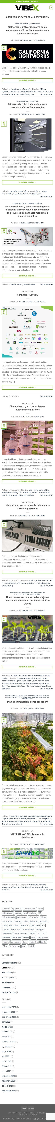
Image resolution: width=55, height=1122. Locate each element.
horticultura (24, 91)
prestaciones (30, 583)
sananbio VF (6, 890)
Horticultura (22, 101)
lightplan (35, 821)
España (12, 681)
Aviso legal (41, 1113)
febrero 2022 (7, 1032)
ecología (5, 493)
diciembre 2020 (8, 1076)
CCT (39, 913)
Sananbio (5, 495)
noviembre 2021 (8, 1041)
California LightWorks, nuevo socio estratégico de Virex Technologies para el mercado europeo (27, 30)
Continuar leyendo (27, 80)
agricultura (47, 819)
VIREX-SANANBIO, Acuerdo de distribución (27, 836)
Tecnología (35, 24)
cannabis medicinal (30, 913)
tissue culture (25, 686)
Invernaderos (32, 91)
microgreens (6, 887)
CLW (18, 91)
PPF (38, 934)
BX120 (18, 678)
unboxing (10, 586)
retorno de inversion (16, 824)
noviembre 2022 (8, 1012)
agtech (31, 490)
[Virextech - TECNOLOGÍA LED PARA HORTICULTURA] (27, 7)
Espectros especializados (24, 681)
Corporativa (10, 696)
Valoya (21, 495)
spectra (47, 583)
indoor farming (13, 493)
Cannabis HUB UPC (27, 294)
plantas (32, 934)
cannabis (13, 91)
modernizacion (37, 493)
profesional (46, 493)
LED (20, 493)
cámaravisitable (7, 194)
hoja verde (42, 885)
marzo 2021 (7, 1061)
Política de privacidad (28, 1115)
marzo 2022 (7, 1027)
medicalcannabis (10, 583)
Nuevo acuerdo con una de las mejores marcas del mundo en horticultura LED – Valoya (28, 600)
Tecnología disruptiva (14, 686)
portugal (41, 683)
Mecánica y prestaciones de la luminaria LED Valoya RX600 (28, 507)
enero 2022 (6, 1036)
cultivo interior (38, 490)
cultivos (46, 490)
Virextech (31, 946)
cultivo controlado (9, 917)
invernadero (28, 821)
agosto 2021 (7, 1046)
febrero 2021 (7, 1066)
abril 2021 (6, 1056)
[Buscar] (47, 7)
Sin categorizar (8, 977)
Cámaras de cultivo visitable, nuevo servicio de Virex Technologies (27, 106)
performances (21, 583)
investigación (33, 194)
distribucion (6, 681)
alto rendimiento (7, 821)
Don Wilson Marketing (23, 1119)
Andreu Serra (40, 40)
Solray (43, 583)
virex (32, 94)
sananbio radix (43, 887)
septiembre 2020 (9, 1091)
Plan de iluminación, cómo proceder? (27, 701)
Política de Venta (16, 1113)
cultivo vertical (33, 885)
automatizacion (8, 913)
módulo (13, 887)
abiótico (38, 191)
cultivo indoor (21, 917)
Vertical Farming (33, 594)
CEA (14, 194)
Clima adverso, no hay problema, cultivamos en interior (28, 408)
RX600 (38, 583)
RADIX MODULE (26, 887)
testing (4, 586)
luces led (42, 821)
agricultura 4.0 (16, 909)
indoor (21, 821)
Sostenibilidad (13, 495)
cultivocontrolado (22, 194)
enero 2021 (6, 1071)
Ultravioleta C (7, 987)
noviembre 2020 (8, 1081)
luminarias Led (42, 91)
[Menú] (3, 7)
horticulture (25, 683)
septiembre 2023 (9, 1007)
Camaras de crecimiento (29, 678)
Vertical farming (13, 94)
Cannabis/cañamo (22, 24)
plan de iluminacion (21, 934)
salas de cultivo (43, 938)
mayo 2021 (6, 1051)
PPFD (43, 934)
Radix (18, 887)
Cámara (44, 191)
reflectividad (17, 938)
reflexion (26, 938)
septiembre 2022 (9, 1017)
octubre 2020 (7, 1086)
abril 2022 (6, 1022)
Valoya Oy (44, 686)
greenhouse (39, 580)
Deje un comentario (46, 94)
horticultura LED (15, 683)
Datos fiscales (29, 1113)
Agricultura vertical (30, 909)
